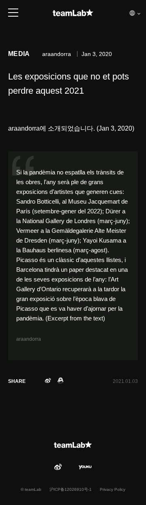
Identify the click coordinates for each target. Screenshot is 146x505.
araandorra (28, 339)
